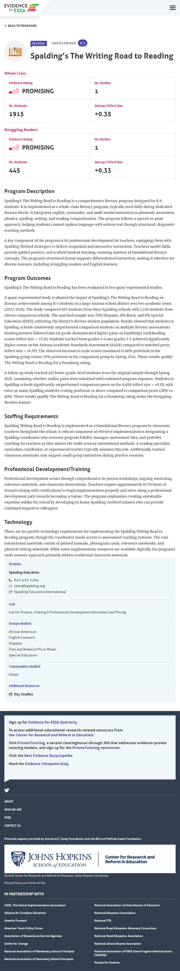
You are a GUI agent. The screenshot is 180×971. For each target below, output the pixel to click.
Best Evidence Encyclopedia (48, 755)
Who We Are (13, 809)
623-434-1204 (26, 580)
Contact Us (12, 825)
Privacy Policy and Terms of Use (24, 883)
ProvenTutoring (31, 742)
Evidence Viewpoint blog (46, 763)
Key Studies (23, 694)
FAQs (7, 817)
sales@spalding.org (29, 586)
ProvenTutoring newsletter (96, 747)
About (8, 801)
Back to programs (22, 25)
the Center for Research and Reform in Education (51, 735)
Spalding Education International (40, 592)
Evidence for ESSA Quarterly (52, 722)
